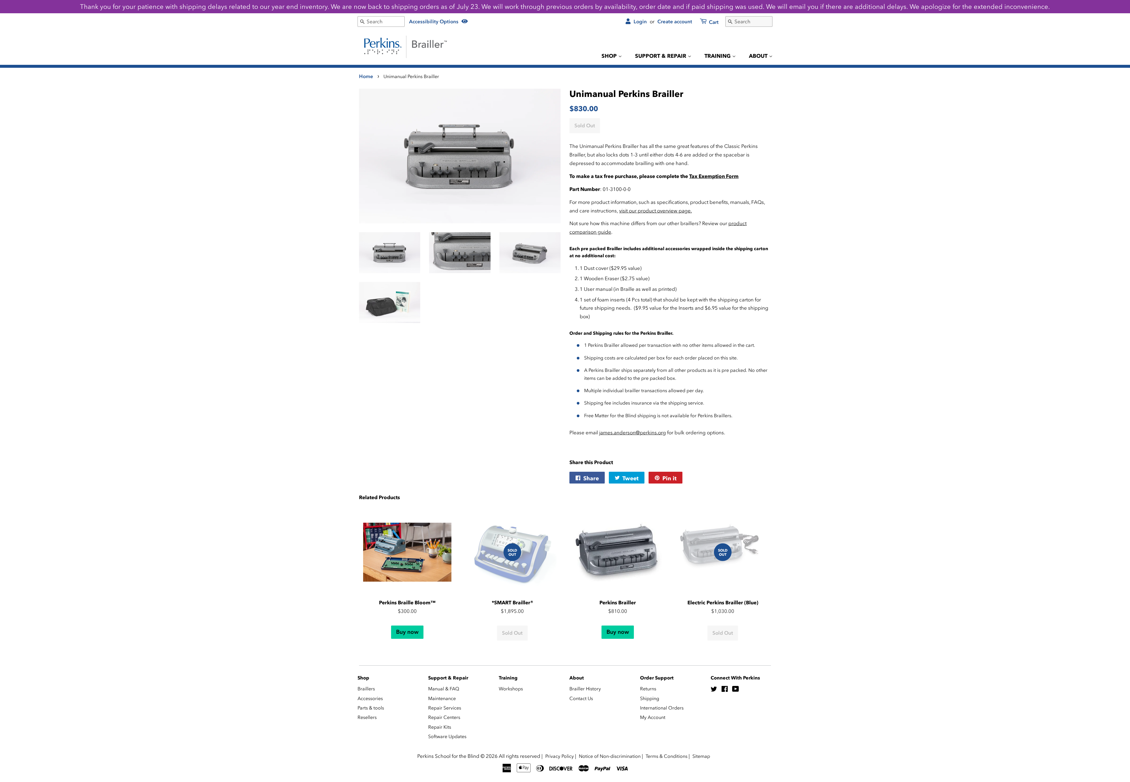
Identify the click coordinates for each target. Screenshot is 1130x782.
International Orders (662, 708)
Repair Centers (444, 717)
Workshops (511, 689)
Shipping (649, 698)
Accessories (370, 698)
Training (718, 56)
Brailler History (585, 689)
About (759, 56)
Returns (648, 689)
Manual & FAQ (443, 689)
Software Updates (447, 736)
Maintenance (442, 698)
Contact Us (581, 698)
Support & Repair (661, 56)
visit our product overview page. (655, 211)
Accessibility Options (434, 21)
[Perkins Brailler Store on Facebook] (724, 690)
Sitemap (701, 756)
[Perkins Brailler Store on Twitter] (714, 690)
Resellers (367, 717)
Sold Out (512, 633)
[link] (706, 22)
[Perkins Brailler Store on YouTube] (735, 690)
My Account (652, 717)
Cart (713, 22)
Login (639, 21)
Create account (674, 21)
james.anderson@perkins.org (632, 432)
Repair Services (444, 708)
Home (366, 76)
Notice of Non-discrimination (610, 756)
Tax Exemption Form (714, 176)
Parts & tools (371, 708)
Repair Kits (439, 727)
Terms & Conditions (666, 756)
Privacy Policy (559, 756)
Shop (609, 56)
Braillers (366, 689)
